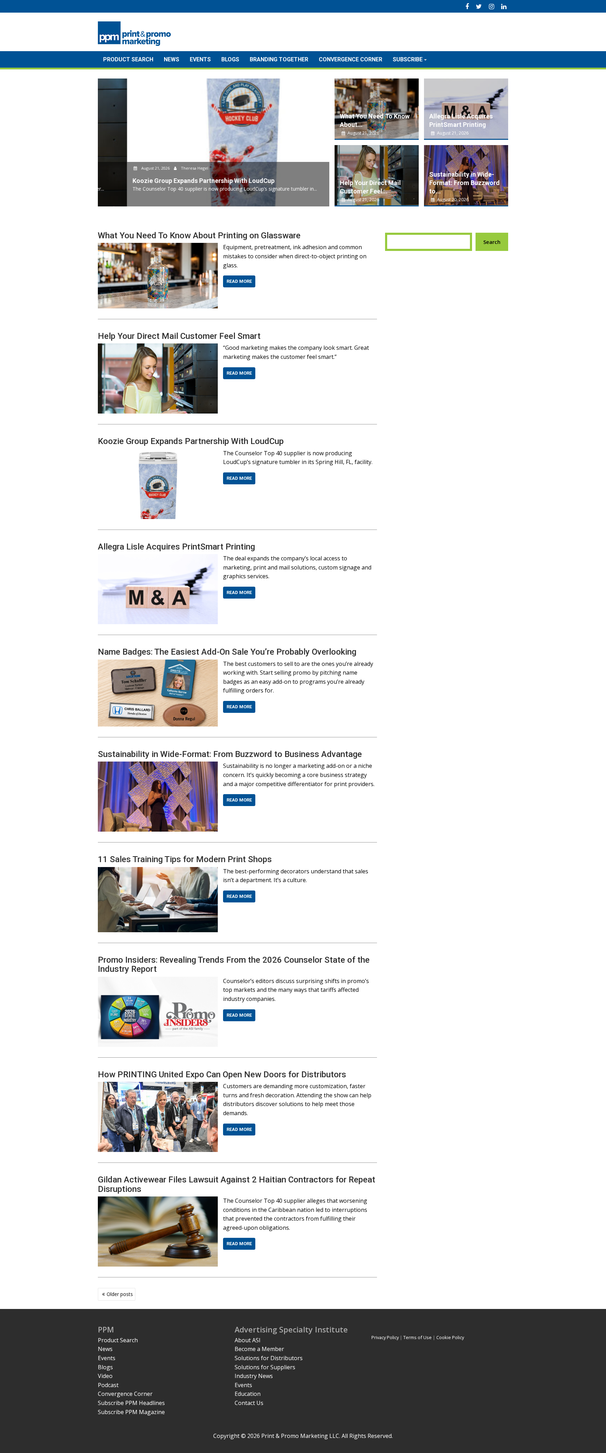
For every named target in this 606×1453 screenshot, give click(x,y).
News (171, 59)
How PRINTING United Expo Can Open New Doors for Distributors (222, 1074)
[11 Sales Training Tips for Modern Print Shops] (158, 871)
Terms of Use (417, 1337)
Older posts (120, 1294)
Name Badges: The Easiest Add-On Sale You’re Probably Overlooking (227, 652)
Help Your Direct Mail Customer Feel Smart (179, 336)
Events (200, 59)
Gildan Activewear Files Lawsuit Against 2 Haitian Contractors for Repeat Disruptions (236, 1184)
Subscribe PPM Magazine (131, 1412)
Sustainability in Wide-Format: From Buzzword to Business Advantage (230, 754)
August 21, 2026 (126, 168)
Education (248, 1394)
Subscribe (408, 59)
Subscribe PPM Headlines (131, 1403)
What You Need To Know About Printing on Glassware (199, 235)
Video (105, 1376)
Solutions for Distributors (269, 1358)
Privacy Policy (385, 1337)
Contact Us (249, 1403)
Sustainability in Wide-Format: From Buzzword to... (464, 183)
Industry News (254, 1376)
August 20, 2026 (452, 200)
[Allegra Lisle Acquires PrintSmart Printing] (158, 558)
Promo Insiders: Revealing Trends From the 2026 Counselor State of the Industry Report (234, 964)
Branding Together (279, 59)
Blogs (230, 59)
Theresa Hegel (164, 168)
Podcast (108, 1385)
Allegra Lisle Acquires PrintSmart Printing (176, 547)
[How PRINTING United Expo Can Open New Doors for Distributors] (158, 1086)
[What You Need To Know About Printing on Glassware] (158, 247)
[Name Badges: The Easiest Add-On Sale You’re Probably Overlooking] (158, 663)
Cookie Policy (450, 1337)
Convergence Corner (350, 59)
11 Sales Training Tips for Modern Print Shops (185, 859)
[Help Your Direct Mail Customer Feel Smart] (158, 347)
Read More (239, 281)
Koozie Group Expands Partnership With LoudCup (191, 441)
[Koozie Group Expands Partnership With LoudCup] (158, 453)
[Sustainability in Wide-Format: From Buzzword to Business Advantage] (158, 765)
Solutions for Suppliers (265, 1367)
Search (491, 241)
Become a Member (259, 1349)
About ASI (248, 1340)
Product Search (128, 59)
